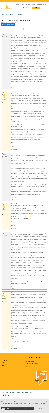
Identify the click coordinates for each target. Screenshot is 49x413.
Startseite (4, 357)
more (40, 408)
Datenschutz (5, 360)
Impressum (4, 358)
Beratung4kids (19, 4)
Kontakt (3, 362)
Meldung (4, 364)
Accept (24, 408)
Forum (3, 14)
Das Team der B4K (29, 361)
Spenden (27, 366)
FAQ (3, 365)
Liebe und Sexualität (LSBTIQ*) (11, 14)
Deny (8, 408)
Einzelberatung (41, 4)
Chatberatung (26, 7)
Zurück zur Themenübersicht (7, 24)
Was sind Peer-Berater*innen (32, 365)
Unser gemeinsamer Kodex (31, 363)
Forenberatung (30, 4)
